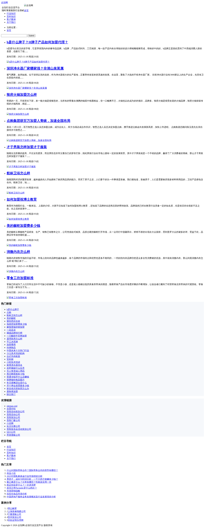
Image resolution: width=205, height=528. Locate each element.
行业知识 (11, 13)
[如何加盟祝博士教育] (18, 219)
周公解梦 (12, 508)
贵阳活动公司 (13, 414)
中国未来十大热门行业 (18, 350)
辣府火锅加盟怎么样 (22, 94)
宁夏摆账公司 (14, 514)
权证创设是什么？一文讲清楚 (21, 485)
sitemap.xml (12, 406)
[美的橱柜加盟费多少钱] (19, 245)
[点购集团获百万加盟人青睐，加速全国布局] (29, 140)
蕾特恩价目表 (13, 321)
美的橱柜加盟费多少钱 (23, 225)
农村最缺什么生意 (16, 368)
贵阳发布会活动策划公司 (19, 429)
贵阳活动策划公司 (16, 411)
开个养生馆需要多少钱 (18, 385)
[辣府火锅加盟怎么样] (18, 114)
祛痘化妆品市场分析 (17, 494)
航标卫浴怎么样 (18, 173)
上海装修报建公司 (17, 511)
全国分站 (11, 408)
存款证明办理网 (15, 520)
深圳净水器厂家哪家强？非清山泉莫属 (35, 68)
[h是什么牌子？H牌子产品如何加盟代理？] (28, 62)
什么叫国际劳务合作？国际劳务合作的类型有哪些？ (32, 470)
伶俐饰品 (11, 347)
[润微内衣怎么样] (16, 271)
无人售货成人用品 (16, 371)
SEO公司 (11, 432)
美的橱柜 (11, 318)
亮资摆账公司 (13, 435)
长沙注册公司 (13, 426)
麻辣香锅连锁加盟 (16, 327)
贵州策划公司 (14, 517)
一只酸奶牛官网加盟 (17, 336)
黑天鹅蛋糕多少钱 (16, 374)
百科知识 (11, 16)
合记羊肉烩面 (13, 356)
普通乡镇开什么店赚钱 (18, 377)
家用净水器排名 (14, 365)
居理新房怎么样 (14, 339)
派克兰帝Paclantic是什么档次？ (22, 488)
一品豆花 (11, 330)
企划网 (4, 2)
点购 (9, 312)
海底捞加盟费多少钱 (17, 324)
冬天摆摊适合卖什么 (17, 382)
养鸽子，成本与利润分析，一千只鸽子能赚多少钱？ (32, 479)
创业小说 (11, 473)
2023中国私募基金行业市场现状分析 (24, 476)
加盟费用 (11, 344)
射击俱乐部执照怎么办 (18, 388)
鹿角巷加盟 (12, 391)
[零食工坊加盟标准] (17, 297)
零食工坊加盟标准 (20, 278)
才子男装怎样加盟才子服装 (27, 147)
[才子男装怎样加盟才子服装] (21, 166)
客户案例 (11, 19)
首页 (26, 10)
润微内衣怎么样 (18, 252)
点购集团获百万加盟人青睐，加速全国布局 (38, 121)
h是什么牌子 (13, 309)
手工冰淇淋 (12, 341)
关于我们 (11, 22)
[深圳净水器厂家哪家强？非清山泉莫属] (27, 88)
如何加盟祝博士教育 (22, 199)
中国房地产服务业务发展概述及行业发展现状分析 (31, 496)
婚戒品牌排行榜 (14, 333)
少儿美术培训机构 (16, 353)
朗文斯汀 (11, 394)
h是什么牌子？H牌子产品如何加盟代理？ (37, 42)
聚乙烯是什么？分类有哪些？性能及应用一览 (29, 482)
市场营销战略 (13, 491)
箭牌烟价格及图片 (16, 380)
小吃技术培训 (13, 362)
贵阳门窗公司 (13, 420)
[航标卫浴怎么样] (16, 193)
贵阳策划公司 (13, 417)
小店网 (10, 423)
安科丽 (10, 359)
